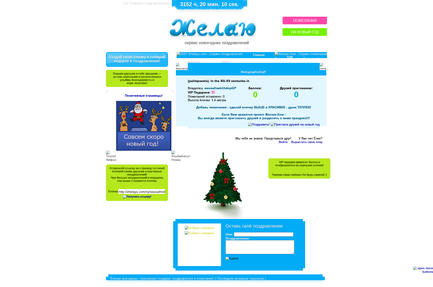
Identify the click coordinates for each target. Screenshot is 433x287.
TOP (290, 57)
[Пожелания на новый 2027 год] (305, 23)
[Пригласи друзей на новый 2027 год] (295, 124)
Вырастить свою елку (306, 142)
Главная (259, 55)
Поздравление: (238, 238)
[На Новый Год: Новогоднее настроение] (305, 34)
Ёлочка (113, 191)
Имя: (229, 234)
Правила (193, 62)
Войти (226, 62)
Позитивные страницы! (144, 95)
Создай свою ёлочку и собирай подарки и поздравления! (137, 59)
